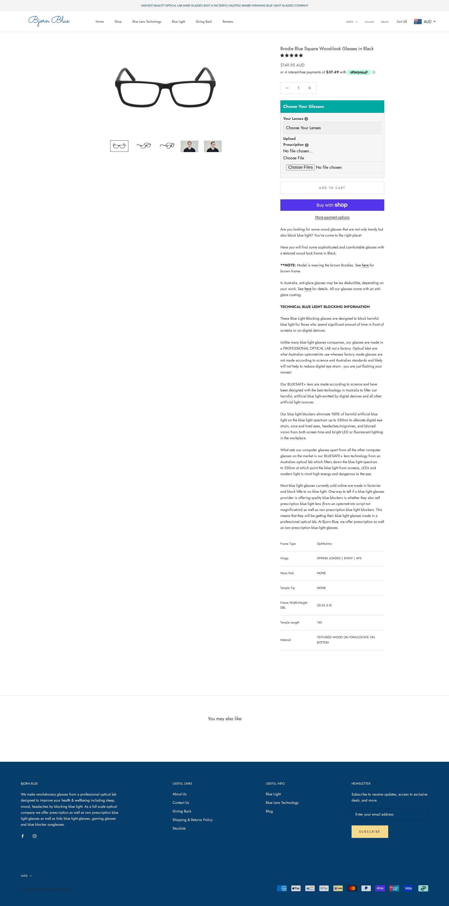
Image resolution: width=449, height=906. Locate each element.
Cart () (402, 21)
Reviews (228, 21)
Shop (118, 21)
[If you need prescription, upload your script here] (307, 145)
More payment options (332, 217)
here (365, 265)
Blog (269, 811)
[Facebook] (22, 836)
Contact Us (181, 802)
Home (100, 21)
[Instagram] (34, 836)
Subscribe (370, 831)
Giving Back (204, 21)
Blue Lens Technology (147, 21)
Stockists (179, 828)
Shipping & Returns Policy (193, 819)
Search (384, 22)
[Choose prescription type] (306, 119)
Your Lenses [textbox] (300, 118)
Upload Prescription (300, 141)
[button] (292, 55)
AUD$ (349, 22)
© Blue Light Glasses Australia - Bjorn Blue (46, 889)
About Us (180, 794)
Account (369, 22)
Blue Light (178, 21)
